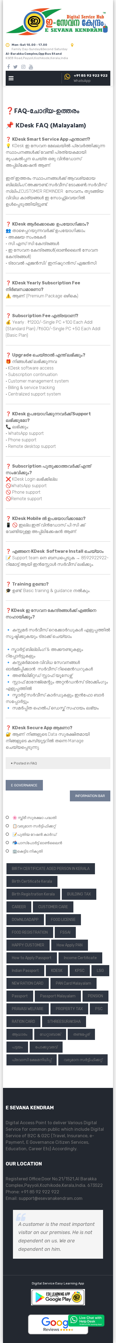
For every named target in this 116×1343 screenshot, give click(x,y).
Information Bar (90, 796)
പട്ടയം (17, 1047)
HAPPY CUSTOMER (28, 945)
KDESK (57, 970)
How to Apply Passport (32, 958)
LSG (100, 970)
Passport (20, 996)
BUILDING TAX (79, 894)
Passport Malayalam (58, 996)
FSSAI (65, 932)
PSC (99, 1009)
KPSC (79, 970)
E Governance (24, 785)
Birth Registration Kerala (33, 894)
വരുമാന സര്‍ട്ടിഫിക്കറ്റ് (83, 1060)
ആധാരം (19, 1034)
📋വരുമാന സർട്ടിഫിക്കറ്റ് (34, 826)
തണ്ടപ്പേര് (81, 1034)
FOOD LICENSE (63, 919)
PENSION (95, 996)
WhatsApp (82, 81)
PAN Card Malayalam (73, 983)
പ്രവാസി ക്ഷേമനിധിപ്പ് (31, 1060)
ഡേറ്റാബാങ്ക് (50, 1034)
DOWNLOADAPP (25, 919)
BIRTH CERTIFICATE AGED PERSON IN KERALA (51, 868)
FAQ (33, 763)
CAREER (19, 907)
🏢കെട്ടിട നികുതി (27, 851)
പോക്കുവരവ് (46, 1047)
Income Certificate (80, 958)
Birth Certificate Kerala (32, 881)
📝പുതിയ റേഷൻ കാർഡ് (34, 834)
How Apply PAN (70, 945)
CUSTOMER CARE (53, 907)
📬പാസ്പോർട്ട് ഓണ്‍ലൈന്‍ (37, 843)
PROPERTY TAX (69, 1009)
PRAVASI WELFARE (27, 1009)
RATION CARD (23, 1021)
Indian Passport (25, 970)
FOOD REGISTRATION (30, 932)
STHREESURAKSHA (64, 1021)
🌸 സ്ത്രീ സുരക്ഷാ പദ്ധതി (34, 817)
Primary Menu (11, 79)
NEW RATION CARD (27, 983)
